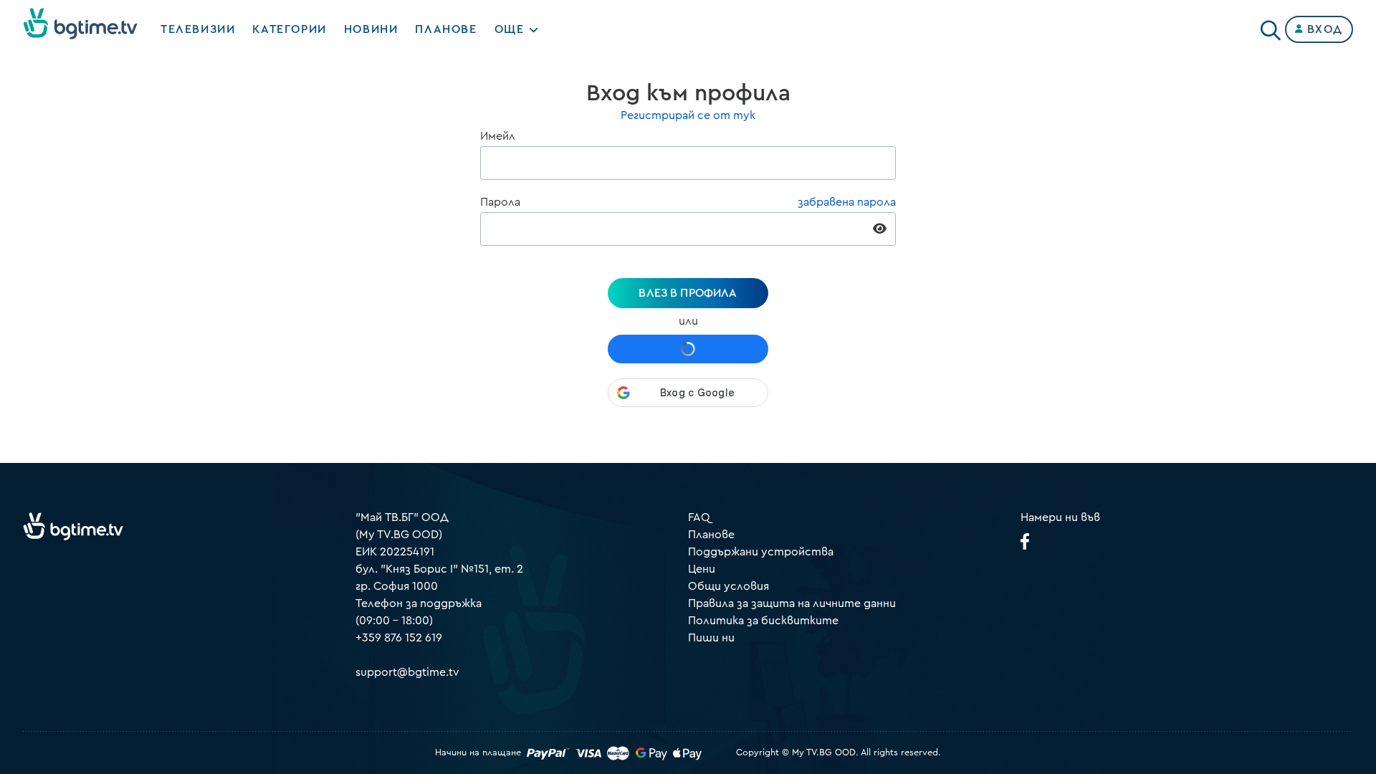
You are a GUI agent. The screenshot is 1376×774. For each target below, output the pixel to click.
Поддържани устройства (760, 552)
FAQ (699, 517)
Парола (500, 202)
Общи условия (728, 586)
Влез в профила (688, 293)
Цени (701, 569)
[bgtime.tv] (73, 526)
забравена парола (847, 202)
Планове (711, 534)
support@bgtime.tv (407, 672)
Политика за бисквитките (763, 620)
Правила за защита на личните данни (792, 603)
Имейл (497, 136)
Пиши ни (711, 638)
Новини (371, 29)
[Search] (1271, 26)
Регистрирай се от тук (688, 115)
